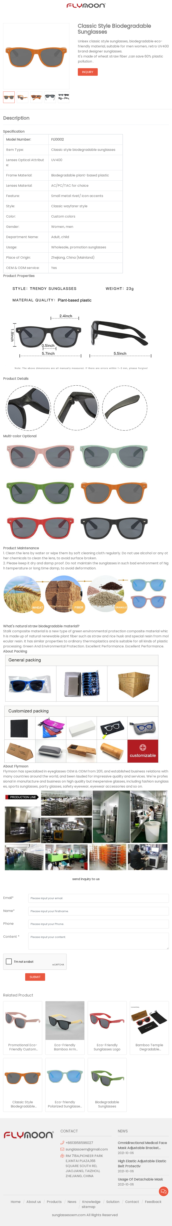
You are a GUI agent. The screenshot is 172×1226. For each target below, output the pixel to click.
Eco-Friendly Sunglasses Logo (107, 1047)
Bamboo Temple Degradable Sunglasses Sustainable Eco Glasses (149, 1047)
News (72, 1201)
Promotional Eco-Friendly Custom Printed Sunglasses (22, 1047)
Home (16, 1201)
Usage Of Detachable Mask (140, 1179)
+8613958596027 (79, 1142)
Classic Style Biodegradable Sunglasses (23, 1104)
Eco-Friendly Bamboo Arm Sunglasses (65, 1047)
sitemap (88, 1206)
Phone (8, 923)
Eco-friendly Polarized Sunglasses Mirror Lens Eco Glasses (65, 1104)
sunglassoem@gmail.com (87, 1149)
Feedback (153, 1201)
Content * (11, 936)
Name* (9, 910)
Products (54, 1201)
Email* (8, 897)
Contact (132, 1201)
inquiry (87, 72)
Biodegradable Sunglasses (107, 1104)
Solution (112, 1201)
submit (35, 977)
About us (33, 1201)
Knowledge (91, 1201)
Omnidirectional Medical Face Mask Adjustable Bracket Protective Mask (142, 1147)
